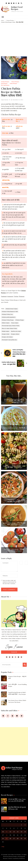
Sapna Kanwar (4, 100)
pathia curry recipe (16, 331)
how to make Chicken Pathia (10, 328)
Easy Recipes (4, 83)
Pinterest (21, 296)
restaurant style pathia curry (10, 340)
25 (6, 838)
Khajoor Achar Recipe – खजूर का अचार (17, 677)
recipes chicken (15, 334)
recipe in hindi (6, 334)
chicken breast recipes (12, 309)
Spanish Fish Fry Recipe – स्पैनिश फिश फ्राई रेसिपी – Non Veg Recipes (14, 523)
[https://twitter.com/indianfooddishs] (12, 716)
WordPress (22, 858)
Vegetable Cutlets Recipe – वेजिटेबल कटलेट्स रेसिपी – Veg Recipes (14, 550)
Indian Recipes (13, 83)
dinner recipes (6, 323)
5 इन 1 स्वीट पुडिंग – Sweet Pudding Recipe (17, 685)
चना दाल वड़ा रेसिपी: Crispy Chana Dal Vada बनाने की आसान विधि (17, 800)
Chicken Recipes (5, 81)
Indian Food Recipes (16, 8)
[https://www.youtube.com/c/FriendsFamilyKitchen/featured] (17, 716)
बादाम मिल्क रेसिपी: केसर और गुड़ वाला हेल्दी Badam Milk (17, 808)
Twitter (16, 296)
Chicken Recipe (20, 320)
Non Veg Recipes (5, 85)
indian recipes (6, 331)
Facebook (4, 296)
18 (6, 835)
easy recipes (15, 323)
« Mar (2, 847)
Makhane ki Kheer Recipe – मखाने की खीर (14, 428)
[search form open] (21, 3)
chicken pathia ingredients (9, 317)
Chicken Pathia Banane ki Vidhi (10, 311)
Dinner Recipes (15, 81)
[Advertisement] (14, 42)
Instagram (10, 296)
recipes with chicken (8, 337)
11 (6, 832)
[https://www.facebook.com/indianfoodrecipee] (3, 716)
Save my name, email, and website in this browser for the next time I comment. (9, 582)
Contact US (14, 652)
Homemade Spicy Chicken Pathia (11, 325)
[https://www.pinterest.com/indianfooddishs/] (21, 716)
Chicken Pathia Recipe (8, 320)
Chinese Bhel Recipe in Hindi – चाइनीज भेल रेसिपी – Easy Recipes (14, 500)
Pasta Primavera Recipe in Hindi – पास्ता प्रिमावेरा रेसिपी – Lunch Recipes (14, 466)
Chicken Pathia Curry (8, 314)
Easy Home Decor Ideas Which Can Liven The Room (17, 701)
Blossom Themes (7, 858)
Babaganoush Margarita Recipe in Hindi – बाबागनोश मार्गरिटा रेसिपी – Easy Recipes (14, 400)
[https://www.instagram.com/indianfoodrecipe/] (8, 716)
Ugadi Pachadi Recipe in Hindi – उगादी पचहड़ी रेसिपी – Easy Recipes (17, 693)
